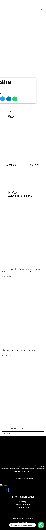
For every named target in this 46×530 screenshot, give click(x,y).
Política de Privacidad (23, 504)
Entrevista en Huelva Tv (13, 428)
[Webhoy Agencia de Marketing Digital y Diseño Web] (28, 522)
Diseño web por (22, 522)
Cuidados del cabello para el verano (19, 350)
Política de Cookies (23, 507)
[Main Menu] (41, 9)
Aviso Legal (23, 502)
